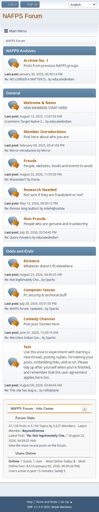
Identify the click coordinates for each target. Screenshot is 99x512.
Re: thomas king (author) (22, 208)
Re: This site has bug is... (22, 390)
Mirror (46, 150)
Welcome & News (40, 102)
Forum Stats (24, 418)
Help (30, 502)
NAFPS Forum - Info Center (32, 409)
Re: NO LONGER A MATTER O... (26, 79)
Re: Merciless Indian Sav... (23, 337)
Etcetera (31, 260)
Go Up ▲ (67, 502)
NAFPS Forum (22, 15)
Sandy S (59, 471)
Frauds (30, 160)
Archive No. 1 (36, 60)
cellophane (51, 390)
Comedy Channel (39, 318)
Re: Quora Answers (18, 237)
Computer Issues (39, 289)
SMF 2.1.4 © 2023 (38, 506)
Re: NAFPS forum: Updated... (24, 308)
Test (27, 346)
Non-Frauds (34, 218)
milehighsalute (54, 208)
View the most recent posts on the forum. (38, 445)
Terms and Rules (46, 502)
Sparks (50, 279)
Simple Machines (61, 506)
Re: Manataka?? (15, 179)
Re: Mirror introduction (21, 150)
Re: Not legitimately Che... (23, 279)
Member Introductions (45, 131)
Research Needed (40, 189)
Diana (35, 179)
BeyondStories (33, 431)
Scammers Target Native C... (25, 121)
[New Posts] (13, 63)
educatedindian (63, 79)
